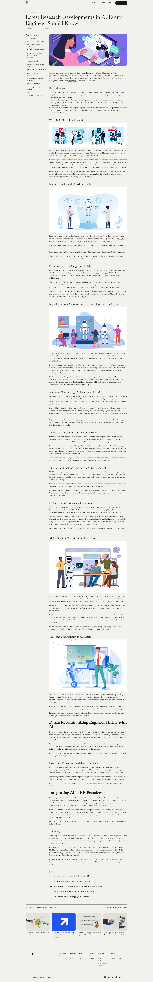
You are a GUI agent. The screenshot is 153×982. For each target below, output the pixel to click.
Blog (27, 12)
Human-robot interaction (58, 365)
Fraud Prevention (103, 963)
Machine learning (55, 472)
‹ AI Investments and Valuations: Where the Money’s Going (43, 907)
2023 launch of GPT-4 (60, 282)
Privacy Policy (115, 956)
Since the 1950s (95, 153)
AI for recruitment (100, 753)
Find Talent (82, 956)
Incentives (72, 956)
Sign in (81, 958)
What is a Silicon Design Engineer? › (117, 907)
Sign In (71, 958)
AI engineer (72, 81)
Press (99, 958)
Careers (100, 965)
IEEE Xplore (82, 401)
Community (62, 953)
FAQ (99, 961)
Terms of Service (116, 958)
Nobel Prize (86, 601)
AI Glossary (92, 958)
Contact (100, 956)
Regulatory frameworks (57, 510)
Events (61, 956)
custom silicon (63, 446)
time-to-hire (117, 800)
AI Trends (33, 12)
